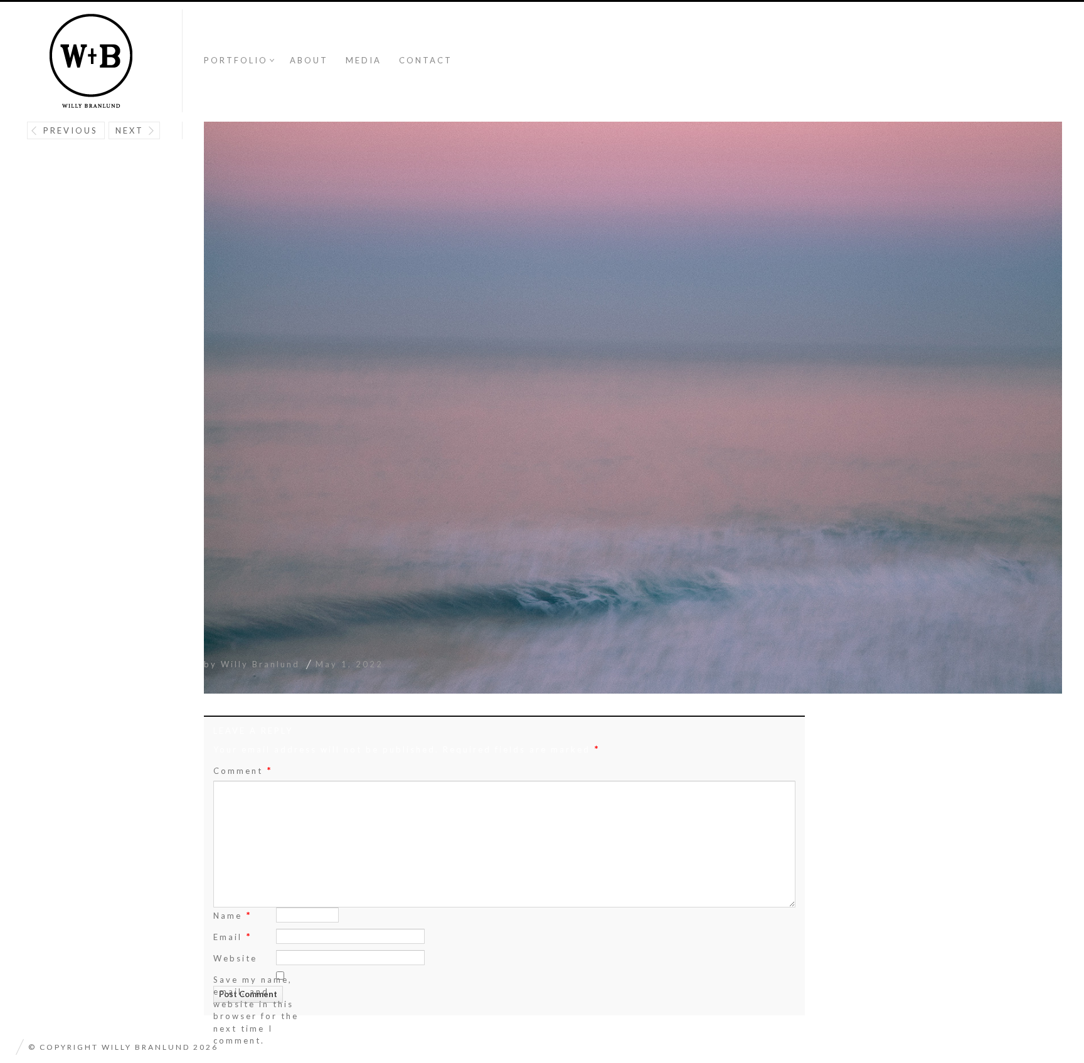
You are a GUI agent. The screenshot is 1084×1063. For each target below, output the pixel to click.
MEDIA (363, 60)
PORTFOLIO (236, 60)
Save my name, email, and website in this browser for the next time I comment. (256, 1010)
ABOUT (309, 60)
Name (232, 915)
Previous (70, 130)
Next (129, 130)
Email (232, 936)
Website (235, 958)
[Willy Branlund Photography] (91, 61)
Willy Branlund (260, 664)
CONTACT (425, 60)
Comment (243, 770)
